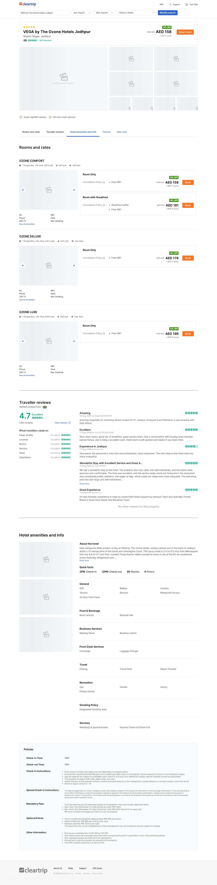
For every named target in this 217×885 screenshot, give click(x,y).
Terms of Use (97, 873)
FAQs (70, 868)
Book (188, 182)
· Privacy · (78, 873)
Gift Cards (97, 868)
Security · (87, 873)
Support (82, 868)
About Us (58, 868)
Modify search (168, 12)
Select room (185, 32)
